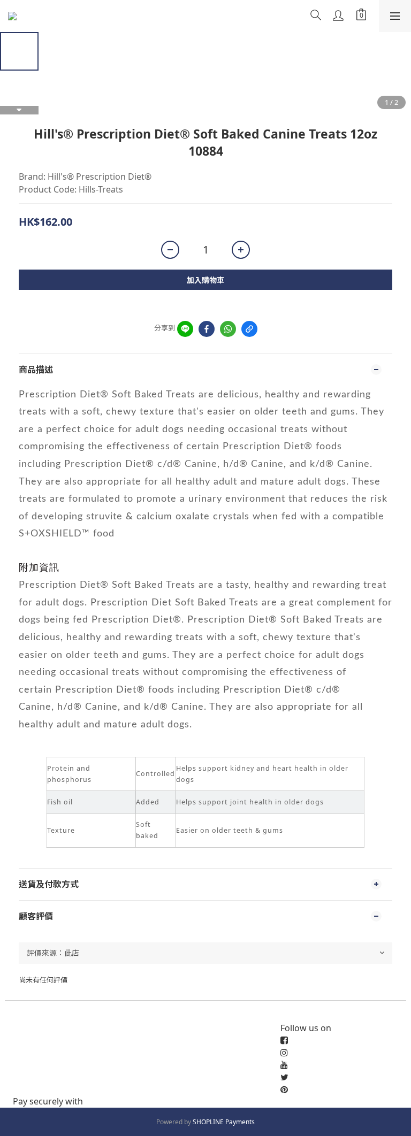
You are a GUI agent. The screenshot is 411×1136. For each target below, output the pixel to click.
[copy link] (249, 329)
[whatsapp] (228, 329)
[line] (185, 329)
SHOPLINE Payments (224, 1121)
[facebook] (207, 329)
